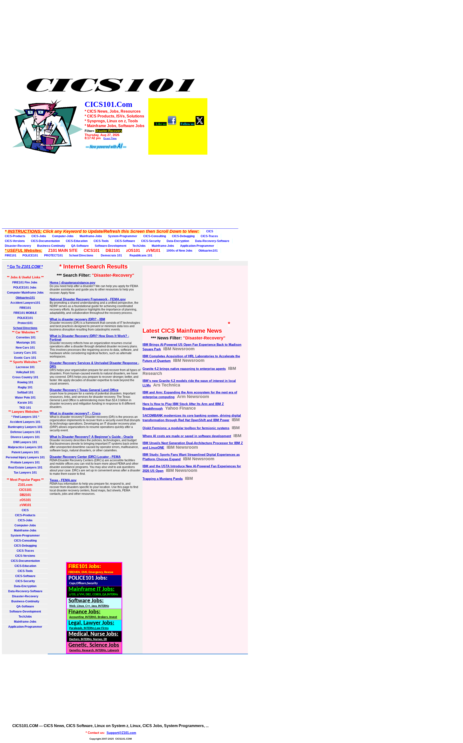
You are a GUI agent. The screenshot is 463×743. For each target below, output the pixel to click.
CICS (209, 231)
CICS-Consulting (154, 236)
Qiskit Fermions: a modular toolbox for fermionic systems (186, 428)
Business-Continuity (51, 246)
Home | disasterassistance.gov (72, 282)
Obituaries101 (208, 250)
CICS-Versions (15, 241)
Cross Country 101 (25, 377)
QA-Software (80, 246)
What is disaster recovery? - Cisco (75, 413)
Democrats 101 (110, 255)
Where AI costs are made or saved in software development (187, 436)
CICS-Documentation (45, 241)
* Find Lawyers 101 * (25, 417)
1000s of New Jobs (179, 250)
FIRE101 (10, 255)
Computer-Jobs (63, 236)
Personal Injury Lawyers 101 (25, 457)
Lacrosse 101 (25, 367)
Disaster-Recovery (18, 246)
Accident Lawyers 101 (25, 422)
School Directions (81, 255)
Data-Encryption (178, 241)
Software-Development (110, 246)
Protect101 (25, 323)
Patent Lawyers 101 (25, 452)
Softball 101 (25, 392)
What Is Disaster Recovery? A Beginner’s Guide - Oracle (91, 437)
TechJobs (139, 246)
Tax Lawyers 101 (25, 472)
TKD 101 (25, 407)
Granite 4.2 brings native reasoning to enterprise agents (184, 369)
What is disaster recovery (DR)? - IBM (77, 319)
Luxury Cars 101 (25, 352)
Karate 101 (25, 402)
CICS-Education (77, 241)
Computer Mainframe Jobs (25, 292)
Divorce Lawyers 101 (25, 437)
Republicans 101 (140, 255)
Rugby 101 (25, 387)
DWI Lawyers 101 (25, 442)
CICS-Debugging (183, 236)
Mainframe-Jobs (91, 236)
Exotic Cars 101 (25, 357)
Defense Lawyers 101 (25, 432)
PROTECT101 (53, 255)
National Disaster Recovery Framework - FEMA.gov (88, 299)
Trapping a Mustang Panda (163, 479)
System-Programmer (122, 236)
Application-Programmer (197, 246)
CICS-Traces (209, 236)
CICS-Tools (101, 241)
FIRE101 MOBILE (25, 313)
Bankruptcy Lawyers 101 (25, 427)
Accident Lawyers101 (25, 302)
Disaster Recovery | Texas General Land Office (84, 390)
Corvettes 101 (25, 337)
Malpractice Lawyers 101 (25, 447)
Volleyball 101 (25, 372)
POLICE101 (30, 255)
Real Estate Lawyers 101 (25, 467)
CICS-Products (15, 236)
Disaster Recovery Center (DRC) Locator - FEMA (85, 457)
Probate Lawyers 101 (25, 462)
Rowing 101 (25, 382)
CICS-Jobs (38, 236)
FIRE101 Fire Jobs (25, 282)
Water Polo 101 (25, 397)
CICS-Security (151, 241)
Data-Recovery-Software (212, 241)
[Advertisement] (109, 39)
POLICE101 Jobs (25, 287)
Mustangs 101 (25, 342)
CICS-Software (125, 241)
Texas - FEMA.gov (63, 480)
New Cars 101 (25, 347)
